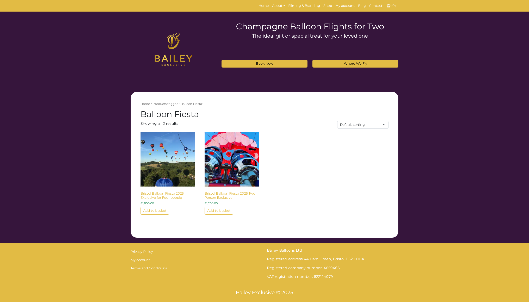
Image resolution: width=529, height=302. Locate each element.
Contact (375, 6)
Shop (327, 6)
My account (345, 6)
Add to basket (155, 211)
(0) (393, 6)
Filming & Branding (304, 6)
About (277, 6)
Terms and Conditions (149, 268)
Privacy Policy (142, 252)
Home (264, 6)
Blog (362, 6)
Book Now (264, 63)
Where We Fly (355, 63)
